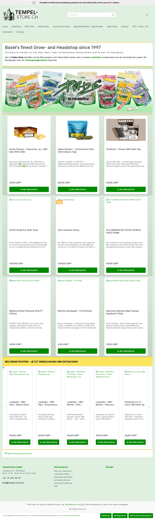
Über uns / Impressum (62, 471)
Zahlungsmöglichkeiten (63, 477)
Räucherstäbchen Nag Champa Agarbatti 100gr (122, 312)
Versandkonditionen (62, 480)
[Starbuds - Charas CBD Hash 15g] (126, 130)
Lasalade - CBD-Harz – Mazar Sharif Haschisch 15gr (19, 403)
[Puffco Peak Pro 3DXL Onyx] (29, 211)
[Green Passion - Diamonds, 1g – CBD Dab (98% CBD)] (29, 130)
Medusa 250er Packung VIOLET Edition (26, 312)
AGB (56, 486)
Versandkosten (71, 504)
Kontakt (109, 467)
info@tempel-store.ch (13, 483)
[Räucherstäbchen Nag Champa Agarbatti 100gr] (126, 291)
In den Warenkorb (29, 189)
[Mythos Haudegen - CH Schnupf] (77, 291)
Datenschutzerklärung (63, 483)
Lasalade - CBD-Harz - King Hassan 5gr (48, 403)
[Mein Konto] (147, 14)
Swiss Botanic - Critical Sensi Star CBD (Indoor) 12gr (76, 150)
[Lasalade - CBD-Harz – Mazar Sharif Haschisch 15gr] (19, 382)
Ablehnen (106, 516)
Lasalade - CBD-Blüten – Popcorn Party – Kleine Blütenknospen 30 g (105, 403)
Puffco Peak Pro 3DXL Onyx (23, 230)
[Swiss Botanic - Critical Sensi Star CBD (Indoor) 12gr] (77, 130)
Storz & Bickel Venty (68, 230)
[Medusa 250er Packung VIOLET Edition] (29, 291)
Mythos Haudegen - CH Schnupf (75, 311)
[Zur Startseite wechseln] (20, 14)
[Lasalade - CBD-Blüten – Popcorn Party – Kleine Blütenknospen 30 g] (106, 382)
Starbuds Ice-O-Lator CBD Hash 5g (134, 403)
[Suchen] (113, 14)
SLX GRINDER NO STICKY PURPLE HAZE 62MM (123, 231)
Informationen (61, 467)
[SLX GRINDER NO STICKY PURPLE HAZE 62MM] (126, 211)
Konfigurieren (120, 516)
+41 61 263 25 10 (11, 478)
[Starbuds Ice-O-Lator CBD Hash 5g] (135, 382)
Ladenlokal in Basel (61, 474)
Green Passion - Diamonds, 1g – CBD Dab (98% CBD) (28, 150)
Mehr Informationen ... (73, 515)
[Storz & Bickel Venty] (77, 211)
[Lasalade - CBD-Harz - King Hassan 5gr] (48, 382)
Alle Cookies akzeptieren (140, 516)
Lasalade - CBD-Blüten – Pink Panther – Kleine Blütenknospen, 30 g (77, 403)
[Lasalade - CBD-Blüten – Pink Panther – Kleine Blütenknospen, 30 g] (77, 382)
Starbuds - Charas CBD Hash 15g (123, 149)
